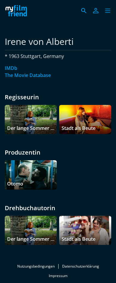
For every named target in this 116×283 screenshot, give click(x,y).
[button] (108, 11)
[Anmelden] (96, 11)
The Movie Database (28, 75)
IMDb (11, 68)
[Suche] (84, 11)
